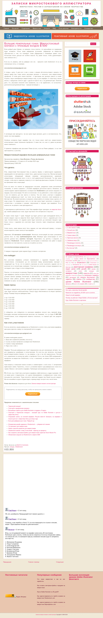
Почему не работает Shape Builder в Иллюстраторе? (82, 298)
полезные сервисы (91, 275)
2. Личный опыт (70, 230)
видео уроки (71, 269)
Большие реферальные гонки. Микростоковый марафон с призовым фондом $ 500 (31, 44)
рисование (73, 277)
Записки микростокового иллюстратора (44, 383)
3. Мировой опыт (71, 232)
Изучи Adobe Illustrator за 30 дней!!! (48, 592)
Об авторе (15, 28)
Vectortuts (68, 264)
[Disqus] (33, 480)
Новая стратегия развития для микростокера (22, 428)
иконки (94, 269)
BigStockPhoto (79, 256)
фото (75, 284)
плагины (79, 275)
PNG (67, 262)
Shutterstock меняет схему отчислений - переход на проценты (27, 430)
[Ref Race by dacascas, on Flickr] (33, 129)
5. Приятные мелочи (72, 238)
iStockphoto (76, 264)
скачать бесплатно (87, 277)
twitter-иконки (93, 264)
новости (86, 273)
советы (79, 279)
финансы (68, 284)
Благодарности (76, 28)
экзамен (81, 284)
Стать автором (63, 28)
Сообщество (88, 28)
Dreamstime (69, 260)
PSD (72, 262)
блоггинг (68, 267)
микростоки (71, 273)
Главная (6, 28)
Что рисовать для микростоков (17, 426)
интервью (69, 271)
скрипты (69, 279)
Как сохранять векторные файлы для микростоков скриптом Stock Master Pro (32, 432)
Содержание (26, 28)
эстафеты (90, 284)
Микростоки (37, 28)
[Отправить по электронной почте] (5, 449)
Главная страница (33, 562)
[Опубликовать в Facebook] (11, 449)
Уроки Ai (47, 28)
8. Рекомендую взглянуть (73, 245)
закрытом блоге (56, 209)
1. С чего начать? (71, 227)
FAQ (54, 28)
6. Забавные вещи (71, 240)
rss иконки (84, 264)
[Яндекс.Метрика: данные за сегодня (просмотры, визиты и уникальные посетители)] (20, 597)
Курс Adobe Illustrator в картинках (76, 300)
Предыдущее (7, 562)
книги (80, 271)
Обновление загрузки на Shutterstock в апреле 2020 (24, 435)
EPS (76, 260)
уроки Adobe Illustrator (78, 281)
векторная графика (83, 267)
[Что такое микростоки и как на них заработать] (75, 76)
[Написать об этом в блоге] (7, 449)
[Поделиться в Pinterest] (13, 449)
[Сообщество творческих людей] (89, 76)
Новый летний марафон (73, 295)
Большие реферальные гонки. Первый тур (21, 421)
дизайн (84, 269)
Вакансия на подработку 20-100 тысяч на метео (80, 292)
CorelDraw (68, 258)
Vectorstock (93, 262)
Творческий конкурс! (14, 406)
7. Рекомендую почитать (73, 243)
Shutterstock (19, 447)
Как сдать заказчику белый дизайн (76, 290)
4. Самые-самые (71, 235)
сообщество (90, 279)
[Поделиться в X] (9, 449)
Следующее (60, 562)
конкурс (12, 447)
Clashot (88, 256)
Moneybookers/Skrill (92, 260)
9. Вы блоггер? (70, 248)
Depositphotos (91, 259)
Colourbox (94, 256)
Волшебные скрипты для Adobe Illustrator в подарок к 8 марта (27, 410)
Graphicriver (83, 260)
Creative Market (78, 258)
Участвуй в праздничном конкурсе (18, 408)
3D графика (69, 256)
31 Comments (24, 445)
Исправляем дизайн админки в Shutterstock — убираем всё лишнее (29, 424)
